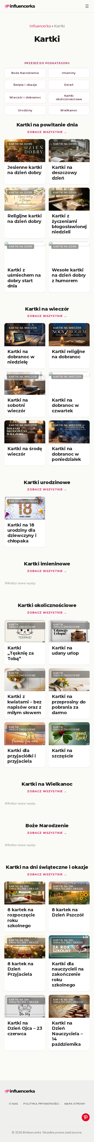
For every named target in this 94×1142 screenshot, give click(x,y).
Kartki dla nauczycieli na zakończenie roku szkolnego (68, 974)
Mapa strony (74, 1103)
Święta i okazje (25, 84)
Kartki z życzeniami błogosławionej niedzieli (69, 223)
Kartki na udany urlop (65, 650)
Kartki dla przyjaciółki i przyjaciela (21, 756)
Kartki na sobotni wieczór (17, 405)
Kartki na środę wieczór (24, 451)
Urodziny (25, 110)
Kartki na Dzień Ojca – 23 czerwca (24, 1028)
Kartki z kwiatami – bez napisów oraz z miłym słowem (24, 704)
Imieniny (69, 73)
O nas (13, 1103)
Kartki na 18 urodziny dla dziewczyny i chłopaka (22, 533)
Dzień (68, 84)
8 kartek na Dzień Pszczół (67, 912)
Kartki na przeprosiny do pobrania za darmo (69, 704)
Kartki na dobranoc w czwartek (65, 405)
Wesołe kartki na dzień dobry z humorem (69, 275)
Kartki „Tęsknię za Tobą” (20, 653)
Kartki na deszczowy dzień (64, 173)
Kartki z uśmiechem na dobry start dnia (24, 278)
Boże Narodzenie (25, 73)
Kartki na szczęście (62, 753)
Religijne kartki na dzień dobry (24, 218)
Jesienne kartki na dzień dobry (24, 170)
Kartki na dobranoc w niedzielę (21, 357)
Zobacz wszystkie (45, 132)
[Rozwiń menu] (87, 6)
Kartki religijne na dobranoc (68, 354)
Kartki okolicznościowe (69, 97)
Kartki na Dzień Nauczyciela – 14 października (67, 1033)
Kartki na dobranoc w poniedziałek (66, 454)
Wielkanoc (68, 110)
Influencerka (40, 26)
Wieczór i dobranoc (25, 97)
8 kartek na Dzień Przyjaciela (20, 969)
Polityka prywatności (41, 1103)
